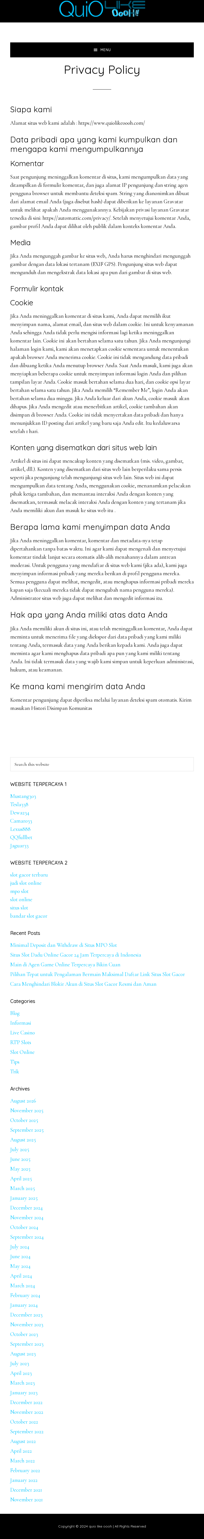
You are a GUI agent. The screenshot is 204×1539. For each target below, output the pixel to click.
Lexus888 (20, 829)
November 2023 (26, 1324)
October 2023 (24, 1334)
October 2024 (24, 1227)
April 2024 (21, 1276)
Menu (106, 50)
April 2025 (21, 1178)
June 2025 (20, 1159)
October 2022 (24, 1422)
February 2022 (25, 1470)
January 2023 (24, 1392)
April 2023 (21, 1373)
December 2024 (26, 1208)
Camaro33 (21, 821)
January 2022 (24, 1480)
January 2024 (24, 1305)
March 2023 (22, 1383)
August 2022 (23, 1441)
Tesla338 (19, 804)
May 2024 (20, 1266)
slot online (21, 899)
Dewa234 (19, 812)
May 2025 (20, 1169)
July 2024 (19, 1246)
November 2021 (26, 1499)
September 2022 (27, 1431)
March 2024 (22, 1285)
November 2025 (26, 1110)
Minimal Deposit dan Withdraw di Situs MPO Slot (63, 945)
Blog (15, 1013)
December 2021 (26, 1490)
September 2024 (27, 1237)
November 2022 (26, 1412)
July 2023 (19, 1363)
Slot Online (22, 1052)
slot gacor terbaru (29, 875)
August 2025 (23, 1139)
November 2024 (27, 1217)
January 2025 (24, 1198)
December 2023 (26, 1315)
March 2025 (22, 1188)
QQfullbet (21, 837)
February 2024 (25, 1295)
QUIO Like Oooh (102, 8)
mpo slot (19, 891)
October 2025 (24, 1120)
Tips (14, 1062)
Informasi (20, 1023)
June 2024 (20, 1256)
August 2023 (23, 1353)
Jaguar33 (19, 845)
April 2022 (21, 1451)
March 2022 (22, 1460)
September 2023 (27, 1344)
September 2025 (27, 1130)
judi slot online (26, 883)
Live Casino (22, 1032)
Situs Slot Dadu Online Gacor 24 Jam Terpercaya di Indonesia (75, 955)
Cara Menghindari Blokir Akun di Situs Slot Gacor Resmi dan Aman (83, 984)
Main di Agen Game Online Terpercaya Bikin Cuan (65, 964)
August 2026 (23, 1101)
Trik (14, 1071)
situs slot (19, 907)
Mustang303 (23, 796)
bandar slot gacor (28, 916)
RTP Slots (20, 1042)
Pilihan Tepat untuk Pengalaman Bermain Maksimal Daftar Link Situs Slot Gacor (97, 974)
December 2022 (26, 1402)
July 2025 (19, 1149)
